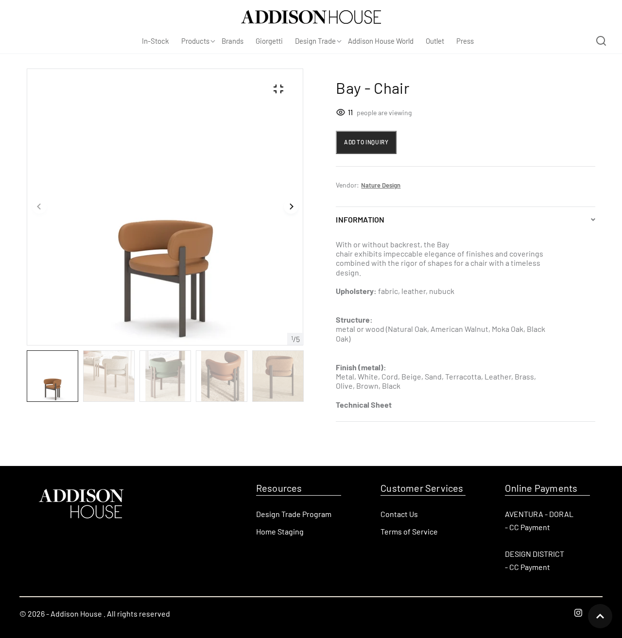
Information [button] (360, 219)
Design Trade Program (293, 513)
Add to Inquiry (366, 141)
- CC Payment (527, 527)
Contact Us (399, 513)
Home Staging (280, 531)
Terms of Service (409, 531)
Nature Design (380, 185)
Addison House (76, 613)
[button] (39, 207)
